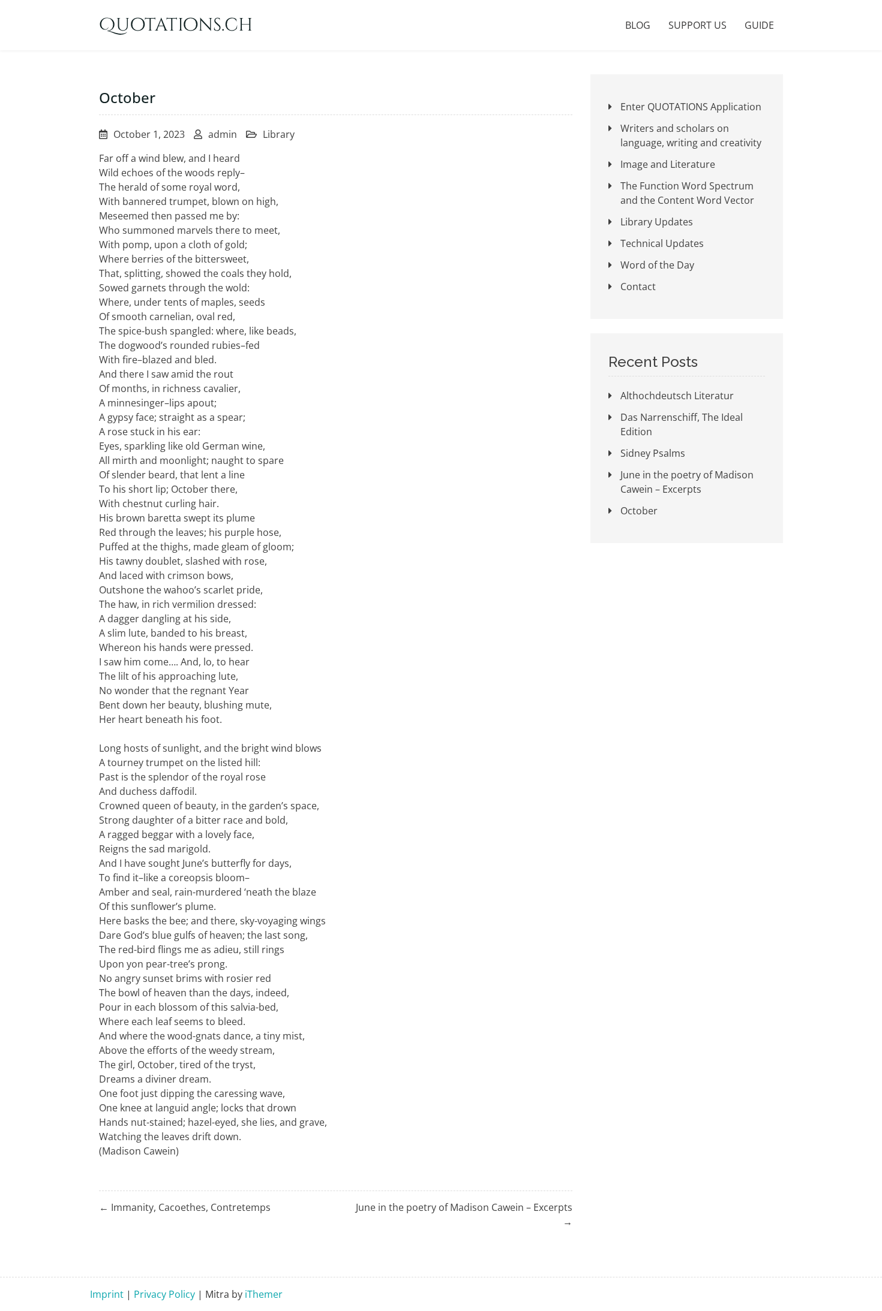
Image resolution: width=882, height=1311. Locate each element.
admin (222, 134)
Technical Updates (662, 243)
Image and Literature (667, 164)
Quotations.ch (176, 25)
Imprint (107, 1294)
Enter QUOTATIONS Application (690, 106)
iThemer (264, 1294)
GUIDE (759, 25)
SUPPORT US (697, 25)
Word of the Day (657, 265)
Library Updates (656, 221)
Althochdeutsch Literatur (677, 395)
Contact (638, 286)
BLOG (637, 25)
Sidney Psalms (652, 453)
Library (279, 134)
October (639, 510)
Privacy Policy (164, 1294)
